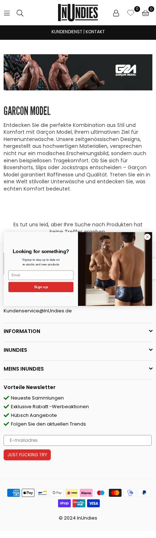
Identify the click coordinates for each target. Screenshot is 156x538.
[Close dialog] (147, 237)
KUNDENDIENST (67, 32)
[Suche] (19, 12)
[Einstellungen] (116, 12)
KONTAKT (95, 32)
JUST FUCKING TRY (27, 455)
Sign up (41, 287)
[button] (145, 12)
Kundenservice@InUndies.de (38, 310)
